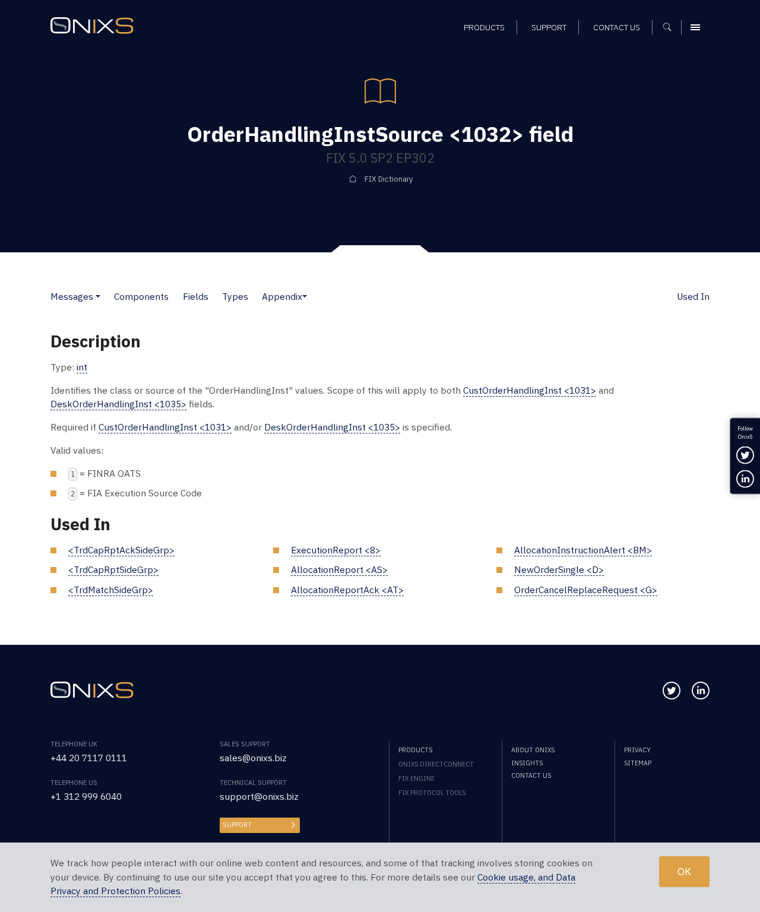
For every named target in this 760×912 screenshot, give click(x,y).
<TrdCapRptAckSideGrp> (121, 550)
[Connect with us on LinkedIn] (701, 690)
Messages (71, 296)
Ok (684, 872)
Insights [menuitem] (527, 763)
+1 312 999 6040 (86, 796)
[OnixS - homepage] (92, 25)
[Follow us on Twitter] (671, 690)
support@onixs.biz (259, 796)
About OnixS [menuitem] (533, 750)
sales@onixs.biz (253, 758)
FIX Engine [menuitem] (416, 778)
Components (141, 296)
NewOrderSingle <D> (559, 569)
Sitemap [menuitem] (637, 763)
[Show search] (671, 27)
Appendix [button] (282, 296)
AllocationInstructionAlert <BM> (583, 550)
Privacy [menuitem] (637, 750)
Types (235, 296)
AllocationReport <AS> (339, 569)
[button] (98, 296)
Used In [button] (693, 296)
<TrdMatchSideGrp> (110, 590)
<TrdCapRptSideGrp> (113, 569)
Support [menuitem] (548, 27)
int (82, 367)
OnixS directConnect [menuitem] (436, 764)
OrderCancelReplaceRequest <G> (585, 590)
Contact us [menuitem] (616, 27)
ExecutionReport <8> (336, 550)
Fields (195, 296)
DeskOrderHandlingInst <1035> (118, 404)
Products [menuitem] (484, 27)
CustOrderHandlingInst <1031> (529, 390)
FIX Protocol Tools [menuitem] (432, 792)
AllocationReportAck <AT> (347, 590)
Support (237, 825)
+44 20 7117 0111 (88, 758)
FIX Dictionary (389, 178)
